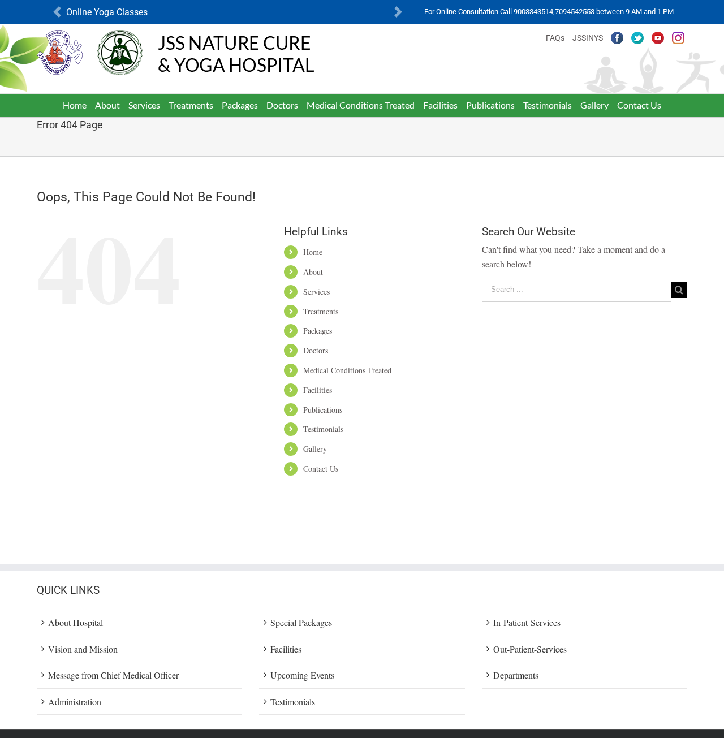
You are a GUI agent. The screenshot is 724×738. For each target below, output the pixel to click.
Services (316, 291)
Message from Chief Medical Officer (113, 675)
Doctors (315, 350)
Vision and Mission (83, 649)
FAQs (555, 37)
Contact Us (320, 468)
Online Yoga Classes (107, 12)
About (313, 271)
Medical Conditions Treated (347, 370)
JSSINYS (587, 37)
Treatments (320, 311)
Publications (322, 409)
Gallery (315, 448)
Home (312, 252)
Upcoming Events (302, 675)
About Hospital (75, 622)
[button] (57, 12)
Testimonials (323, 429)
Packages (317, 330)
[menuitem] (75, 105)
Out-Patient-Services (530, 649)
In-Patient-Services (527, 622)
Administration (74, 701)
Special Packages (301, 622)
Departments (515, 675)
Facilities (317, 390)
